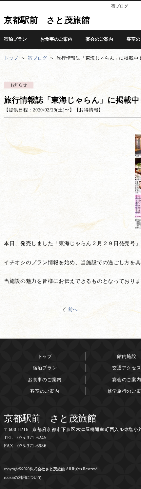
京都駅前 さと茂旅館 (50, 418)
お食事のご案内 (45, 379)
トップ (44, 356)
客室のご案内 (44, 391)
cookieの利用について (23, 477)
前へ (73, 309)
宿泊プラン (45, 367)
